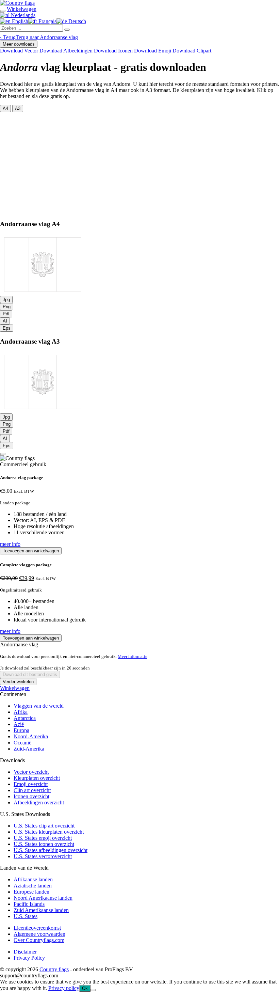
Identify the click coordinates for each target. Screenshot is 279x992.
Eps (7, 328)
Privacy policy (63, 988)
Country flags (54, 969)
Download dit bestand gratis (30, 674)
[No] (93, 990)
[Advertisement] (139, 163)
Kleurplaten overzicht (37, 778)
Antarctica (25, 718)
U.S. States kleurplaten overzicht (49, 832)
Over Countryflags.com (39, 940)
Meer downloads (19, 44)
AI (5, 321)
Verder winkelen (18, 681)
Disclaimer (25, 952)
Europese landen (31, 892)
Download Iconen (113, 50)
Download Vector (19, 50)
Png (7, 306)
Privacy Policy (29, 958)
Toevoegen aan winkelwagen (31, 550)
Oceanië (22, 742)
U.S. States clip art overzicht (44, 826)
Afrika (21, 712)
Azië (19, 724)
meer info (10, 544)
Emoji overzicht (31, 784)
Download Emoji (152, 50)
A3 (17, 108)
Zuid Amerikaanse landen (41, 910)
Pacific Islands (29, 904)
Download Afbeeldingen (66, 50)
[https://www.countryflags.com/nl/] (17, 3)
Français (46, 21)
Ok (85, 988)
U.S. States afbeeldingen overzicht (50, 850)
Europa (21, 730)
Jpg (6, 299)
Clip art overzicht (32, 790)
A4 (5, 108)
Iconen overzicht (31, 796)
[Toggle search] (2, 11)
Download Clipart (192, 50)
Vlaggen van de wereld (39, 706)
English (19, 21)
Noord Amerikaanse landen (43, 898)
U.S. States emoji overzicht (43, 838)
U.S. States (25, 916)
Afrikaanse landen (33, 879)
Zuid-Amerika (29, 749)
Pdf (6, 313)
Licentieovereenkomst (37, 928)
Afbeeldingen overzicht (39, 802)
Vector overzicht (31, 772)
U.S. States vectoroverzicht (43, 856)
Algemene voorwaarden (39, 934)
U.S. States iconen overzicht (44, 844)
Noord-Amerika (31, 736)
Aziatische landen (33, 885)
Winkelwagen (15, 688)
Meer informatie (132, 656)
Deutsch (76, 21)
